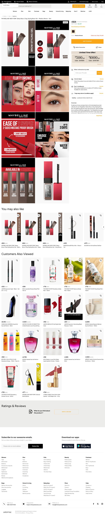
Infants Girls (47, 463)
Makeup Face (68, 461)
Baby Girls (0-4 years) (49, 487)
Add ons (46, 469)
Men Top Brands (90, 465)
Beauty (5, 16)
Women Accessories (6, 485)
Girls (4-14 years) (48, 489)
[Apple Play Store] (68, 446)
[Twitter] (98, 504)
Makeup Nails (68, 465)
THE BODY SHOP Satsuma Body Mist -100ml (72, 289)
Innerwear (25, 469)
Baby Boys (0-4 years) (49, 495)
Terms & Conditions (20, 513)
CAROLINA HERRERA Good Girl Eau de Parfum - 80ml (9, 325)
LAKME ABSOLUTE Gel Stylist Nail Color (52, 325)
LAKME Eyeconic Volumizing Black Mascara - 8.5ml (73, 325)
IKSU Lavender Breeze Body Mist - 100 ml (31, 289)
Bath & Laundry (26, 493)
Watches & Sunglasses (7, 477)
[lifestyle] (7, 512)
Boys (87, 467)
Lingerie (3, 469)
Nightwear (4, 471)
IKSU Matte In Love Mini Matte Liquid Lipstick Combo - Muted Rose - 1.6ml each (51, 360)
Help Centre (89, 493)
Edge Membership (69, 493)
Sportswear (4, 473)
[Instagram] (102, 504)
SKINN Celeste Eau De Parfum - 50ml (72, 360)
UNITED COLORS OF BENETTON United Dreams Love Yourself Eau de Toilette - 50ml (31, 325)
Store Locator (68, 489)
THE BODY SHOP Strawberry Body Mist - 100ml (52, 289)
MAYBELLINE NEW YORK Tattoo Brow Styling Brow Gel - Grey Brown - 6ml (52, 246)
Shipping (88, 487)
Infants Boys (47, 465)
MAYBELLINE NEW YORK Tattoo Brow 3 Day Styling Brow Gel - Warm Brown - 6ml (10, 246)
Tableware (25, 491)
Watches (25, 473)
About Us (67, 485)
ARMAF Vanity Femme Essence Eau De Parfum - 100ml (94, 360)
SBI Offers (67, 495)
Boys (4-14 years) (48, 485)
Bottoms (3, 463)
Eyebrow (14, 16)
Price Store (88, 471)
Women (88, 459)
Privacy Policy (29, 513)
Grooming (25, 471)
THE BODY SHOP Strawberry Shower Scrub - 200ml (8, 395)
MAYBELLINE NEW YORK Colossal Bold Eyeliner (31, 395)
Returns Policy (89, 491)
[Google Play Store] (84, 446)
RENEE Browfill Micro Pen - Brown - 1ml (72, 246)
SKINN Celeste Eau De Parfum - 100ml (30, 360)
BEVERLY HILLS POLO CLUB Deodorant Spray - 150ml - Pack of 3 (10, 360)
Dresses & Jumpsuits (6, 465)
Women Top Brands (91, 461)
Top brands (4, 491)
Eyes (10, 16)
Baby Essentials (48, 491)
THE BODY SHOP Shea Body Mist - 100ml (94, 289)
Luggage (3, 489)
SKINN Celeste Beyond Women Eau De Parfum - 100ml (93, 325)
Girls (87, 469)
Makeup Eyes (68, 459)
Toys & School (47, 493)
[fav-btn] (18, 215)
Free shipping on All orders (78, 26)
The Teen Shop (47, 471)
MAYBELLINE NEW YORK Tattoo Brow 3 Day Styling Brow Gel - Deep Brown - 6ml (31, 246)
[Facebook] (93, 504)
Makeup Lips (68, 463)
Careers (67, 487)
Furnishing (25, 487)
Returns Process (90, 489)
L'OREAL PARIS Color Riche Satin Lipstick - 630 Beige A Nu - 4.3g (51, 395)
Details (99, 64)
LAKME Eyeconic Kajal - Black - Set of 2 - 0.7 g (10, 289)
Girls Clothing (47, 459)
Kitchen (25, 489)
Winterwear (4, 467)
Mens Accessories (6, 487)
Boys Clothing (47, 461)
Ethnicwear (4, 461)
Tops (2, 459)
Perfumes (67, 467)
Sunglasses (25, 475)
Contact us (88, 485)
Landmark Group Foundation (72, 491)
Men (87, 463)
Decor (24, 485)
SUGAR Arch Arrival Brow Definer (92, 245)
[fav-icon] (90, 6)
